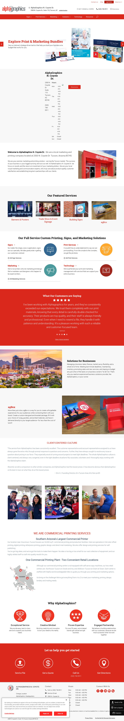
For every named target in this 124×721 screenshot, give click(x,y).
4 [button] (64, 334)
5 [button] (67, 334)
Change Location (21, 694)
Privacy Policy (89, 718)
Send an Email (52, 693)
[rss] (113, 691)
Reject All (46, 713)
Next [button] (122, 44)
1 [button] (57, 334)
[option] (62, 44)
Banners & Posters (20, 219)
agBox (104, 222)
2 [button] (59, 334)
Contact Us (94, 2)
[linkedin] (105, 691)
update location (63, 10)
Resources (89, 17)
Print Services (40, 17)
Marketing (53, 17)
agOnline (109, 2)
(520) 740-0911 (103, 9)
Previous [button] (1, 44)
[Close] (66, 700)
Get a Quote (118, 708)
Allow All (60, 713)
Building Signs (76, 219)
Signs (28, 17)
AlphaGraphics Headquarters (25, 696)
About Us (118, 2)
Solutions (65, 17)
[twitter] (101, 691)
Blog (101, 2)
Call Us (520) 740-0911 (55, 690)
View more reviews (62, 339)
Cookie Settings (9, 713)
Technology (78, 17)
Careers (118, 713)
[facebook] (98, 691)
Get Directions (104, 672)
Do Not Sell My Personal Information (105, 718)
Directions (115, 9)
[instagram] (109, 691)
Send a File (118, 702)
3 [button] (62, 334)
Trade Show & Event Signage (48, 220)
